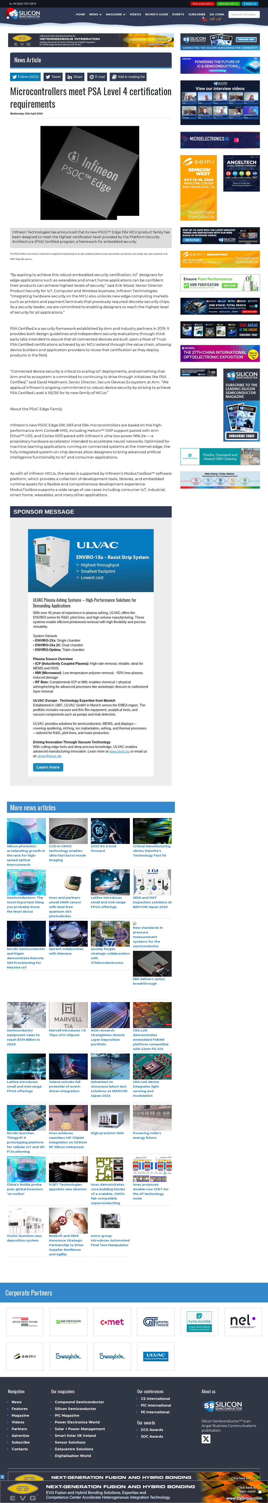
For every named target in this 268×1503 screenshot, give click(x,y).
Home (80, 14)
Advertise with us (228, 3)
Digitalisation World (73, 1456)
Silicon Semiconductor (75, 1409)
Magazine (114, 14)
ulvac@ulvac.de (49, 756)
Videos (135, 14)
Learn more (48, 767)
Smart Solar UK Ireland (75, 1436)
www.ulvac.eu (119, 751)
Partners (19, 1429)
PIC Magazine (67, 1416)
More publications (203, 3)
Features (20, 1409)
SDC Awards (152, 1437)
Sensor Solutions (70, 1442)
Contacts (20, 1449)
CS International (155, 1399)
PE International (155, 1412)
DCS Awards (152, 1430)
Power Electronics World (77, 1422)
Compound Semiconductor (79, 1402)
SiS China (217, 14)
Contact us (250, 3)
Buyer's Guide (156, 14)
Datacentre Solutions (74, 1449)
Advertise (20, 1436)
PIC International (156, 1405)
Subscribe (196, 14)
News (94, 14)
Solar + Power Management (80, 1429)
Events (178, 14)
